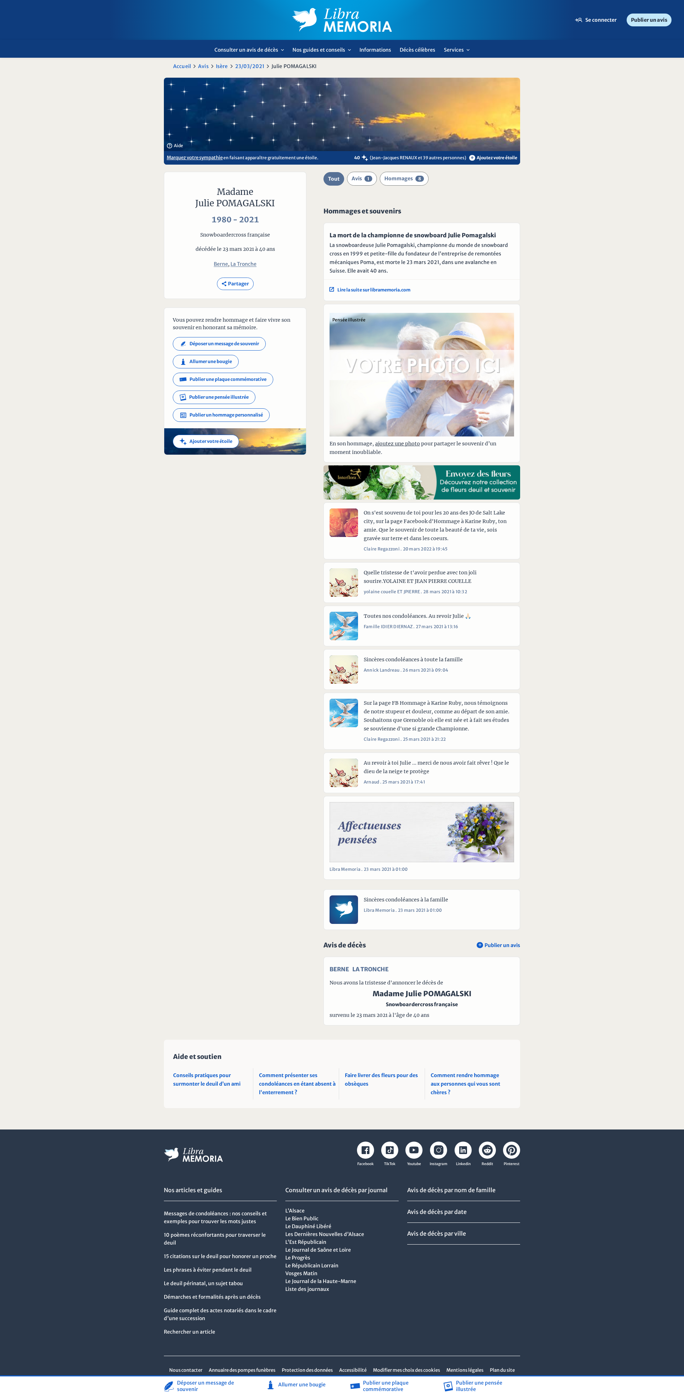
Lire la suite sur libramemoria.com (370, 290)
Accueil (182, 66)
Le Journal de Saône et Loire (318, 1250)
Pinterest (511, 1164)
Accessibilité (353, 1370)
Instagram (438, 1164)
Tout (334, 179)
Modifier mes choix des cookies (406, 1370)
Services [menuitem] (459, 52)
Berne (221, 264)
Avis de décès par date (437, 1211)
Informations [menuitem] (375, 50)
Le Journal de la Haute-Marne (320, 1281)
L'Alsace (295, 1211)
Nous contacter (185, 1370)
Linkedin (463, 1164)
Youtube (414, 1164)
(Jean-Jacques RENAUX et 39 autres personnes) (418, 157)
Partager (235, 284)
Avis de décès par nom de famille (451, 1190)
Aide (175, 146)
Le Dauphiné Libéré (308, 1226)
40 (357, 157)
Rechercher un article (189, 1332)
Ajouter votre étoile (206, 441)
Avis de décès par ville (436, 1233)
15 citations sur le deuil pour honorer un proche (220, 1256)
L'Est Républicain (305, 1242)
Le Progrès (297, 1258)
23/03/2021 (249, 66)
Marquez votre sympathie (195, 158)
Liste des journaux (307, 1289)
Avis (203, 66)
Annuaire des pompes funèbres (242, 1370)
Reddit (487, 1164)
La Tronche (243, 264)
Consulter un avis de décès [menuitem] (251, 52)
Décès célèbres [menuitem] (417, 50)
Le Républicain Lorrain (311, 1265)
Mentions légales (464, 1370)
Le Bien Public (301, 1218)
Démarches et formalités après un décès (212, 1297)
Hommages (402, 178)
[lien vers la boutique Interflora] (421, 482)
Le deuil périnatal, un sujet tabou (203, 1283)
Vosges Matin (301, 1273)
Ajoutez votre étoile (494, 157)
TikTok (389, 1164)
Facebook (365, 1164)
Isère (222, 66)
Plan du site (502, 1370)
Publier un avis (649, 20)
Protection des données (307, 1370)
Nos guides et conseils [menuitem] (323, 52)
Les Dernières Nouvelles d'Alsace (324, 1234)
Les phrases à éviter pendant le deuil (208, 1270)
